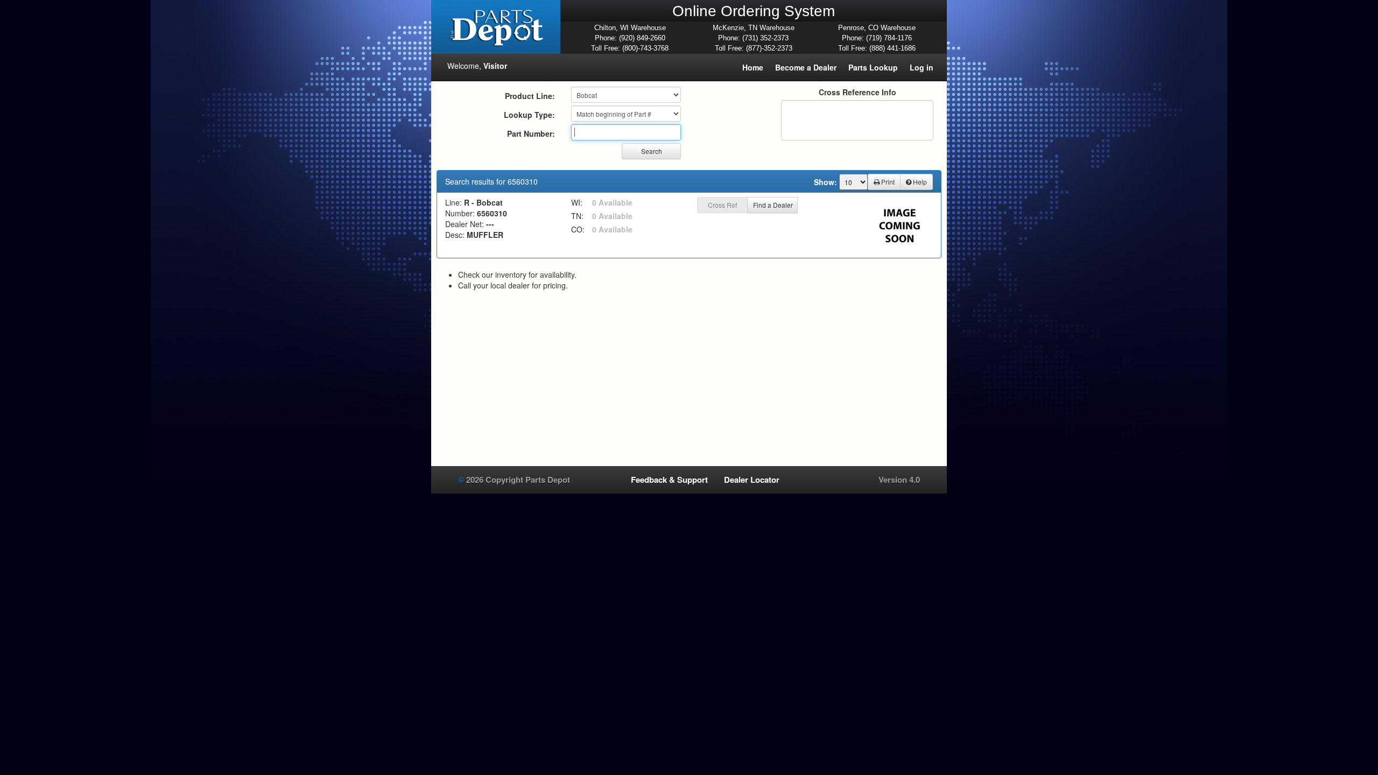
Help (919, 181)
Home (752, 67)
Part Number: (531, 133)
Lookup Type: (529, 114)
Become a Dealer (805, 67)
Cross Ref (722, 204)
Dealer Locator (751, 479)
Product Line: (530, 95)
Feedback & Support (669, 479)
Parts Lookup (873, 67)
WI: (576, 202)
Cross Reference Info (857, 92)
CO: (578, 229)
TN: (577, 215)
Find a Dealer (773, 204)
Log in (921, 67)
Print (887, 181)
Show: (825, 182)
